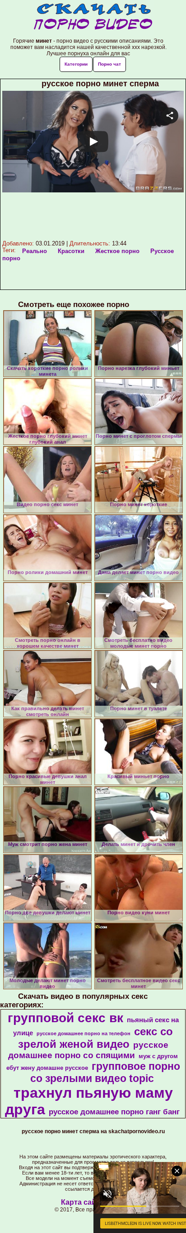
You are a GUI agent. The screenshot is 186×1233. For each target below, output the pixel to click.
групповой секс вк (65, 1018)
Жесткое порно (117, 251)
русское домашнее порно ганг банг (114, 1111)
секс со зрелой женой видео (95, 1037)
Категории (76, 64)
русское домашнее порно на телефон (83, 1033)
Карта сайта (82, 1202)
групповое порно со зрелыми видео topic (105, 1072)
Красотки (71, 251)
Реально (34, 251)
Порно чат (109, 64)
